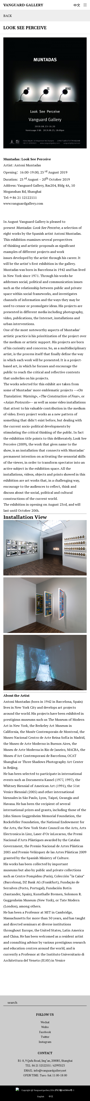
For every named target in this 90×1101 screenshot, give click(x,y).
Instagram (45, 1042)
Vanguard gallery (23, 5)
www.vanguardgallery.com (23, 203)
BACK (7, 15)
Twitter (45, 1037)
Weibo (45, 1027)
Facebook (45, 1032)
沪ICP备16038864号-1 (64, 1090)
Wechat (45, 1022)
